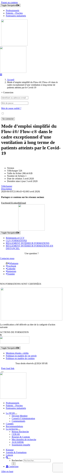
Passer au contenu (9, 2)
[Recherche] (7, 457)
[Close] (2, 371)
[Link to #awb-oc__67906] (1, 74)
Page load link (7, 368)
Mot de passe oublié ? (11, 108)
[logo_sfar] (14, 45)
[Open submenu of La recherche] (19, 429)
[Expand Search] (9, 458)
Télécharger (6, 186)
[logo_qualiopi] (31, 319)
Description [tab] (6, 189)
